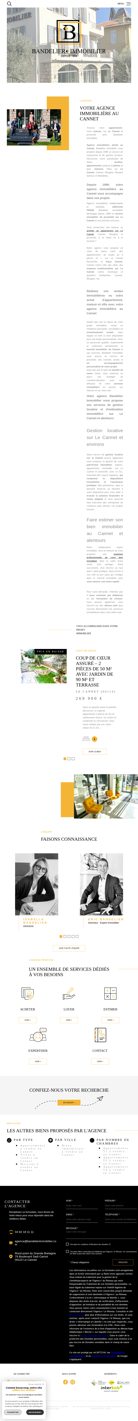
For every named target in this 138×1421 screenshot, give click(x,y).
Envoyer (122, 1262)
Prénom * (110, 1201)
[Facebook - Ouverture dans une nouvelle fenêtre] (65, 1382)
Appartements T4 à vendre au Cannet (115, 1169)
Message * (72, 1228)
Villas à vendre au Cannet (29, 1157)
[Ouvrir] (9, 3)
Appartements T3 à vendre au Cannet (115, 1160)
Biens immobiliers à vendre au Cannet (73, 1150)
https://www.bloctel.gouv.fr (95, 1335)
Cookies (108, 1409)
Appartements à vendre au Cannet (33, 1148)
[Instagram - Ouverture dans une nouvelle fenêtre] (72, 1382)
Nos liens (124, 1407)
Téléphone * (112, 1215)
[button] (65, 758)
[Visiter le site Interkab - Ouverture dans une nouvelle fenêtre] (111, 1389)
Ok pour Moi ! (35, 1412)
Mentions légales (105, 1407)
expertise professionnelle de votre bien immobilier (105, 557)
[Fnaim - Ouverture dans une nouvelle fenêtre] (112, 1382)
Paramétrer (13, 1412)
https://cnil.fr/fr (76, 1315)
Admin (116, 1407)
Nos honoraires (79, 1407)
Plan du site (91, 1407)
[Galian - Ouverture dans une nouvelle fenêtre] (123, 1382)
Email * (70, 1215)
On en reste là (34, 1384)
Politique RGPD (97, 1409)
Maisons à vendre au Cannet (29, 1167)
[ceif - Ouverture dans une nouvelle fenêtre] (99, 1383)
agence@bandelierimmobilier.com (35, 1243)
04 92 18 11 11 (24, 1231)
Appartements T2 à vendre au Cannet (115, 1151)
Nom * (69, 1201)
